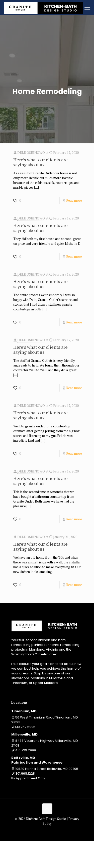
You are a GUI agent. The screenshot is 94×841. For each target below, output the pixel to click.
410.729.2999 (25, 750)
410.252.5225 (25, 727)
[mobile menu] (87, 7)
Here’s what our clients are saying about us (40, 162)
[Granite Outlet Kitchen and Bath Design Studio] (43, 7)
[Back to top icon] (47, 808)
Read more (74, 200)
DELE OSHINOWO (31, 152)
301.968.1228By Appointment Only (28, 776)
